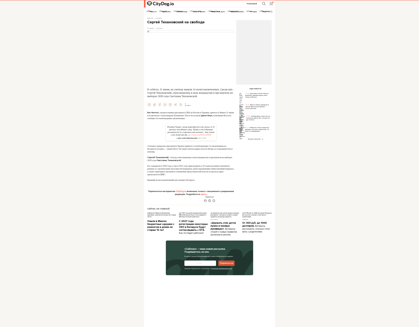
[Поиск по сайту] (264, 3)
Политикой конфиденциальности (221, 268)
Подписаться (226, 263)
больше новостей (254, 139)
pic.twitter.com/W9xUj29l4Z (199, 134)
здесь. (204, 194)
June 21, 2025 (202, 138)
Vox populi (214, 219)
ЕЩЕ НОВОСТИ (255, 89)
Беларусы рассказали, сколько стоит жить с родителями (256, 227)
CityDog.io (150, 28)
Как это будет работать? (193, 227)
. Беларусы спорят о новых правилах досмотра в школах (224, 228)
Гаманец (245, 219)
